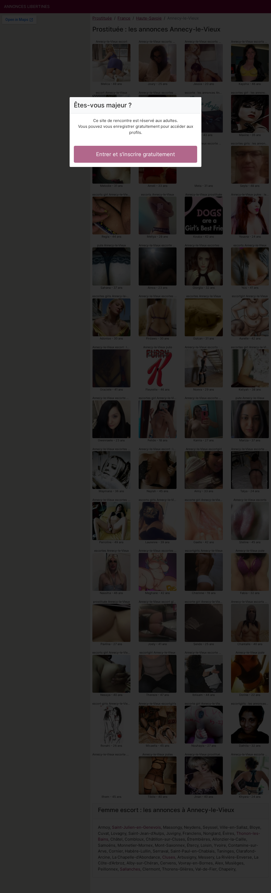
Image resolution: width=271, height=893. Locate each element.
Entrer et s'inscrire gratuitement (135, 154)
